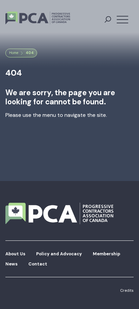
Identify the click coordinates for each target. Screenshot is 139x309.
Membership (106, 254)
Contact (37, 264)
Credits (127, 290)
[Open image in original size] (37, 17)
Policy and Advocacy (59, 254)
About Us (15, 254)
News (11, 264)
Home (13, 53)
